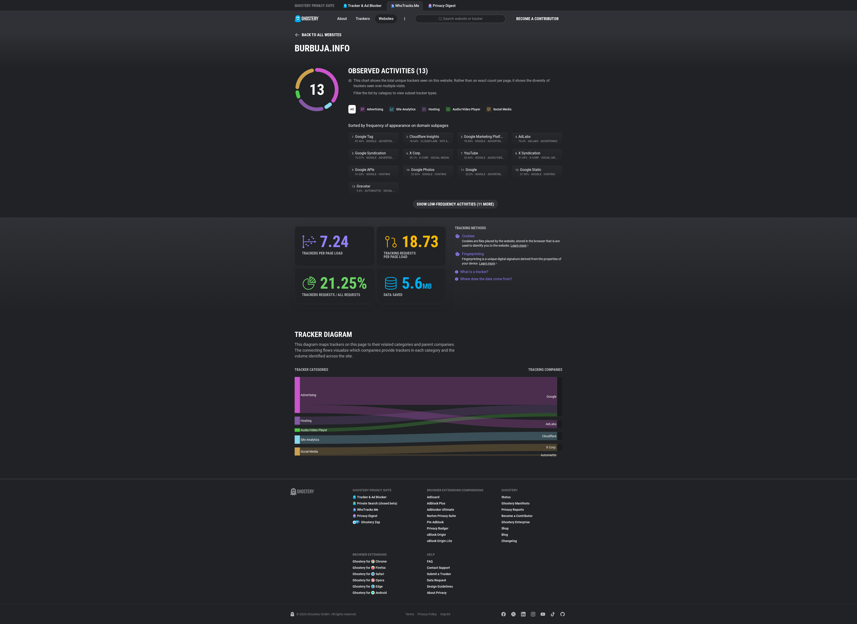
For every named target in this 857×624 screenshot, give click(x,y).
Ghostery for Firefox (369, 567)
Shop (505, 528)
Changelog (509, 541)
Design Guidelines (440, 586)
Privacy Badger (437, 528)
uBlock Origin (436, 534)
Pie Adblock (435, 522)
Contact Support (438, 567)
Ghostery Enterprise (515, 522)
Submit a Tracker (439, 574)
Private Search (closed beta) (377, 503)
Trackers (363, 19)
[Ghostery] (307, 18)
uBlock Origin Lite (439, 541)
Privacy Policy (427, 614)
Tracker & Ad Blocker (365, 6)
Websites (386, 19)
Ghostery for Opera (368, 580)
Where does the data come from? (486, 279)
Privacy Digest (444, 6)
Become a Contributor (537, 18)
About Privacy (437, 593)
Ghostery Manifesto (515, 503)
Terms (410, 614)
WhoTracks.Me (407, 6)
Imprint (445, 614)
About (342, 19)
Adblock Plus (436, 503)
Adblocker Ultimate (440, 509)
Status (506, 497)
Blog (504, 534)
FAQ (430, 561)
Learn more (518, 245)
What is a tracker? (474, 272)
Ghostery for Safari (368, 574)
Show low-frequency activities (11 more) (455, 204)
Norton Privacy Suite (441, 516)
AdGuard (433, 497)
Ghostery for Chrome (370, 561)
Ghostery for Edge (368, 586)
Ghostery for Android (370, 593)
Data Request (436, 580)
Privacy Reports (512, 509)
